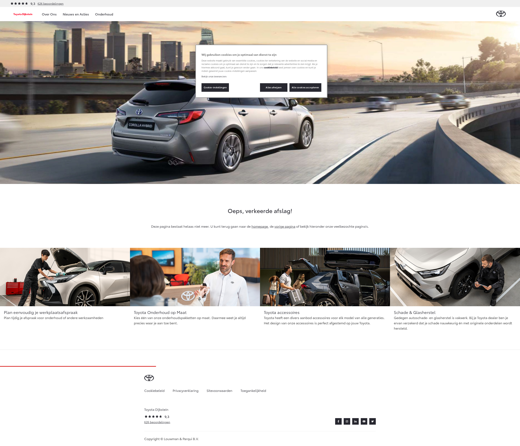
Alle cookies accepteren (305, 87)
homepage (259, 226)
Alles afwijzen (274, 87)
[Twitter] (372, 421)
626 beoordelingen (51, 3)
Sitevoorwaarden (219, 390)
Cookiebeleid (154, 390)
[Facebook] (338, 421)
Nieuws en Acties (76, 14)
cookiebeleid (271, 67)
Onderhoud (104, 14)
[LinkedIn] (355, 421)
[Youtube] (364, 421)
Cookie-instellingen (215, 87)
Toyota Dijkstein (22, 14)
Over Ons (49, 14)
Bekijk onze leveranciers (214, 76)
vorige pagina (284, 226)
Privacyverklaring (185, 390)
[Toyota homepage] (501, 14)
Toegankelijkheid (253, 390)
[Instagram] (347, 421)
